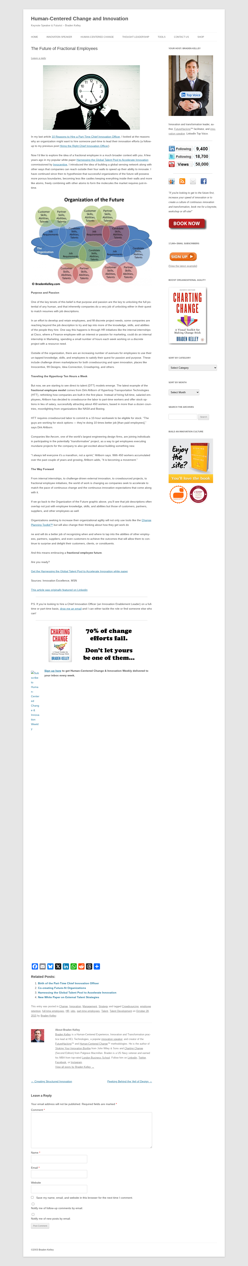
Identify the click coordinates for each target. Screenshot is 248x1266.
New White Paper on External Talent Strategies (68, 997)
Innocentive (60, 164)
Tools (161, 37)
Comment (38, 1109)
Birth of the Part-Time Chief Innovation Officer (68, 983)
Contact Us (181, 37)
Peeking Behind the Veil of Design (129, 1081)
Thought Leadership (135, 37)
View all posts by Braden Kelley (74, 1067)
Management (90, 1006)
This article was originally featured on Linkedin (59, 589)
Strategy (103, 1006)
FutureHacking (63, 1043)
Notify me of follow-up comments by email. (57, 1208)
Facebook (60, 1062)
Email (35, 1167)
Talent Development (121, 1011)
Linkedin (132, 1057)
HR (67, 1011)
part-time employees (88, 1011)
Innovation (75, 1006)
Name (35, 1152)
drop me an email (71, 608)
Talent (104, 1011)
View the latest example (182, 266)
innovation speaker (111, 1039)
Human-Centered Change (97, 37)
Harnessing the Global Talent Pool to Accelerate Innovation (112, 159)
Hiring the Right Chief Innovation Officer (84, 145)
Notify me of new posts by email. (51, 1218)
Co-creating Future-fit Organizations (62, 987)
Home (34, 37)
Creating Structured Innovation (51, 1081)
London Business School (96, 1057)
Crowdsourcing (130, 1006)
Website (36, 1182)
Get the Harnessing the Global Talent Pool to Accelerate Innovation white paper (79, 571)
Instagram (76, 1062)
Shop (200, 37)
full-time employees (53, 1011)
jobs (73, 1011)
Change (63, 1006)
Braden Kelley (48, 1015)
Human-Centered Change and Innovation (79, 18)
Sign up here (52, 670)
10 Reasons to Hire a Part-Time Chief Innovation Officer (86, 136)
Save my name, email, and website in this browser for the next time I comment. (84, 1197)
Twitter (142, 1057)
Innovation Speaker (59, 37)
